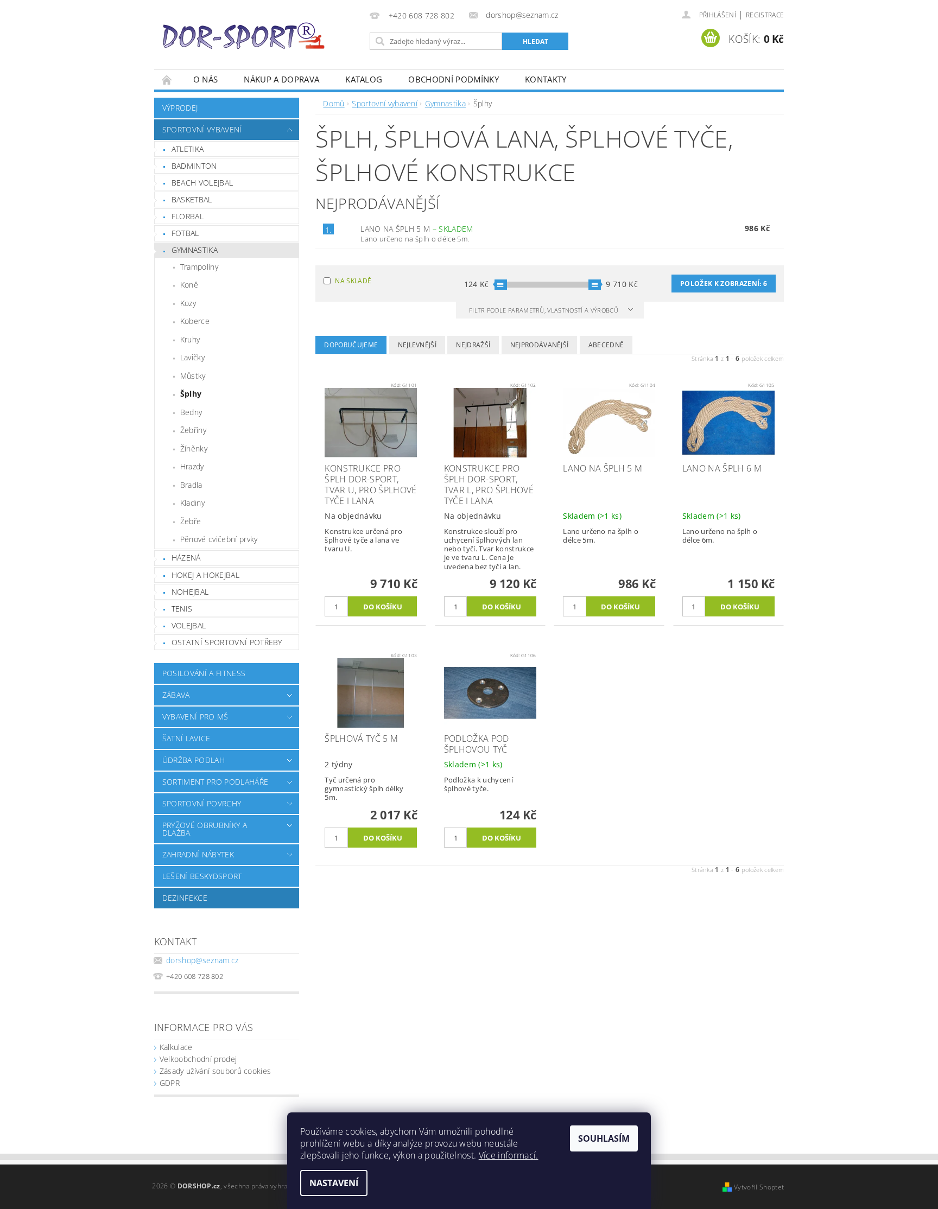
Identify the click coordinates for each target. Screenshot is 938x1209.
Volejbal (189, 625)
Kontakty (546, 79)
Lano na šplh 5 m (416, 229)
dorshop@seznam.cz (202, 960)
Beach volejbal (202, 182)
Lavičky (192, 357)
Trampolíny (199, 267)
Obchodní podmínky (453, 79)
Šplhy (191, 394)
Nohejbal (190, 592)
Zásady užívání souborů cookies (215, 1071)
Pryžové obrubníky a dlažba (204, 829)
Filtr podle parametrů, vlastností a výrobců (544, 310)
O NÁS (205, 79)
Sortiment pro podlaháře (215, 782)
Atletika (188, 149)
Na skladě (353, 280)
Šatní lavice (186, 738)
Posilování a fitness (203, 673)
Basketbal (192, 199)
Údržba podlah (193, 760)
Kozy (188, 303)
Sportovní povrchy (201, 803)
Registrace (765, 15)
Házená (186, 557)
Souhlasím (604, 1138)
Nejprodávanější (539, 344)
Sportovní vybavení (202, 129)
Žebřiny (193, 430)
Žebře (190, 521)
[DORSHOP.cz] (243, 35)
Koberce (195, 321)
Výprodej (180, 108)
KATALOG (363, 79)
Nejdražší (473, 344)
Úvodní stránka (167, 79)
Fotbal (185, 233)
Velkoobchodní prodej (198, 1059)
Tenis (182, 608)
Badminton (194, 166)
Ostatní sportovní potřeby (227, 642)
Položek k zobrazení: (723, 283)
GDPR (170, 1083)
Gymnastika (195, 250)
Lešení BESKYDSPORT (202, 876)
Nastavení (333, 1183)
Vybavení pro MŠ (195, 716)
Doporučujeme (351, 344)
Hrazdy (192, 466)
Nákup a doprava (281, 79)
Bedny (191, 412)
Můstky (193, 376)
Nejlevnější (417, 344)
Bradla (191, 485)
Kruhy (190, 339)
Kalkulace (176, 1047)
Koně (189, 284)
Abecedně (606, 344)
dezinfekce (184, 898)
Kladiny (192, 503)
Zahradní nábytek (198, 854)
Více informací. (508, 1155)
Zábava (176, 695)
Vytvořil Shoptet (759, 1187)
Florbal (188, 216)
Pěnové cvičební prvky (219, 539)
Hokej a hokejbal (205, 575)
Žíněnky (193, 448)
